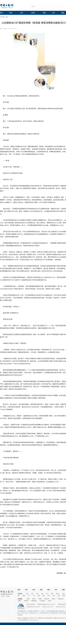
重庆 (44, 595)
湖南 (24, 595)
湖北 (19, 595)
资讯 (21, 13)
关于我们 (3, 596)
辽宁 (47, 593)
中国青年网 (60, 598)
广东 (29, 595)
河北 (37, 593)
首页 (1, 13)
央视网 (53, 598)
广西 (34, 595)
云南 (59, 595)
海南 (39, 595)
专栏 (53, 13)
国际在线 (46, 598)
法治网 (49, 600)
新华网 (33, 598)
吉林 (52, 593)
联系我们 (8, 596)
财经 (41, 589)
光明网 (19, 600)
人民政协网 (42, 600)
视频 (44, 13)
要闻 (7, 17)
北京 (27, 593)
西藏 (64, 595)
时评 (26, 589)
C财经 (33, 13)
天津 (32, 593)
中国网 (40, 598)
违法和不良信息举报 (30, 604)
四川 (49, 595)
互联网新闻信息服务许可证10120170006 (46, 604)
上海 (63, 593)
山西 (42, 593)
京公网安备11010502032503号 (33, 606)
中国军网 (26, 600)
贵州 (54, 595)
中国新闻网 (34, 600)
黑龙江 (57, 593)
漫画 (62, 13)
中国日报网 (2, 17)
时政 (10, 13)
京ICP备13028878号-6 (61, 606)
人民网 (27, 598)
